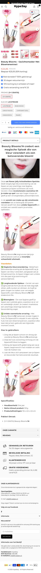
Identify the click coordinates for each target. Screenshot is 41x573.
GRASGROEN (7, 115)
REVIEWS (6, 435)
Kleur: (9, 102)
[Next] (37, 29)
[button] (34, 12)
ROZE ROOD (19, 106)
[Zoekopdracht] (6, 6)
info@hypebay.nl (12, 499)
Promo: (10, 93)
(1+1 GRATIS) (7, 96)
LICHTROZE (7, 106)
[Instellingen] (34, 6)
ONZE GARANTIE (9, 430)
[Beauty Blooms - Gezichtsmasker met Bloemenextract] (15, 54)
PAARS (18, 115)
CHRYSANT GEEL (22, 110)
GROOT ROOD (8, 110)
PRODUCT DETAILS (10, 140)
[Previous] (3, 29)
